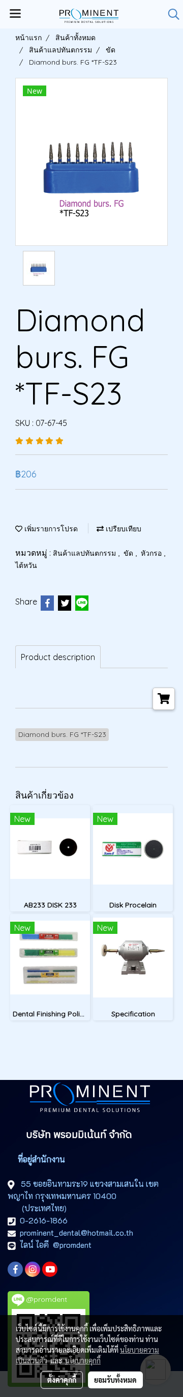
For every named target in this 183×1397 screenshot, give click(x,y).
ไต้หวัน (26, 565)
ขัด (129, 553)
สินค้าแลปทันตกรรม (85, 553)
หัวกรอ (152, 553)
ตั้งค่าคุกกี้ (61, 1379)
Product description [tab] (58, 657)
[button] (170, 14)
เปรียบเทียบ (122, 528)
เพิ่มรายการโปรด (50, 528)
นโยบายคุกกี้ (83, 1360)
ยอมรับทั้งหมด (115, 1379)
